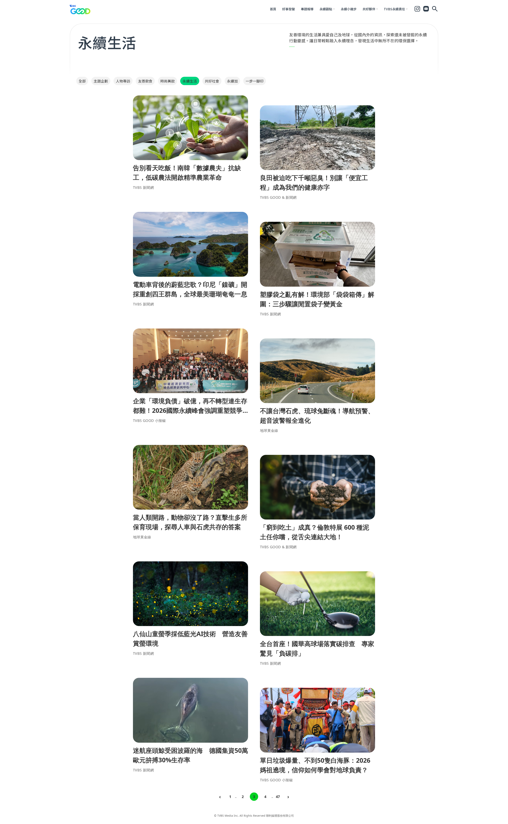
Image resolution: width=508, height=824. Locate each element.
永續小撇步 (349, 9)
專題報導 (307, 9)
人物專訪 (123, 81)
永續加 (232, 81)
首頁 (273, 9)
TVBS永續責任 (394, 9)
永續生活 (190, 81)
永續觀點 (325, 9)
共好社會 (212, 81)
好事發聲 (288, 9)
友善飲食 (145, 81)
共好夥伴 (369, 9)
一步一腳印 (255, 81)
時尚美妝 (167, 81)
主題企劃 (101, 81)
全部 (82, 81)
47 (278, 796)
